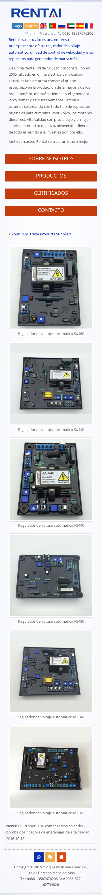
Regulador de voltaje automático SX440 (51, 429)
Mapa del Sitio (63, 872)
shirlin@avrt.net (42, 33)
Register (31, 25)
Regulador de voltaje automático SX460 (51, 333)
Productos (51, 175)
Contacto (51, 210)
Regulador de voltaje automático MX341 (51, 716)
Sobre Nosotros (51, 158)
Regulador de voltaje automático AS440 (51, 525)
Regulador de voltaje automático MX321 (51, 812)
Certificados (51, 192)
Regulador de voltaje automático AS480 (51, 621)
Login (17, 25)
